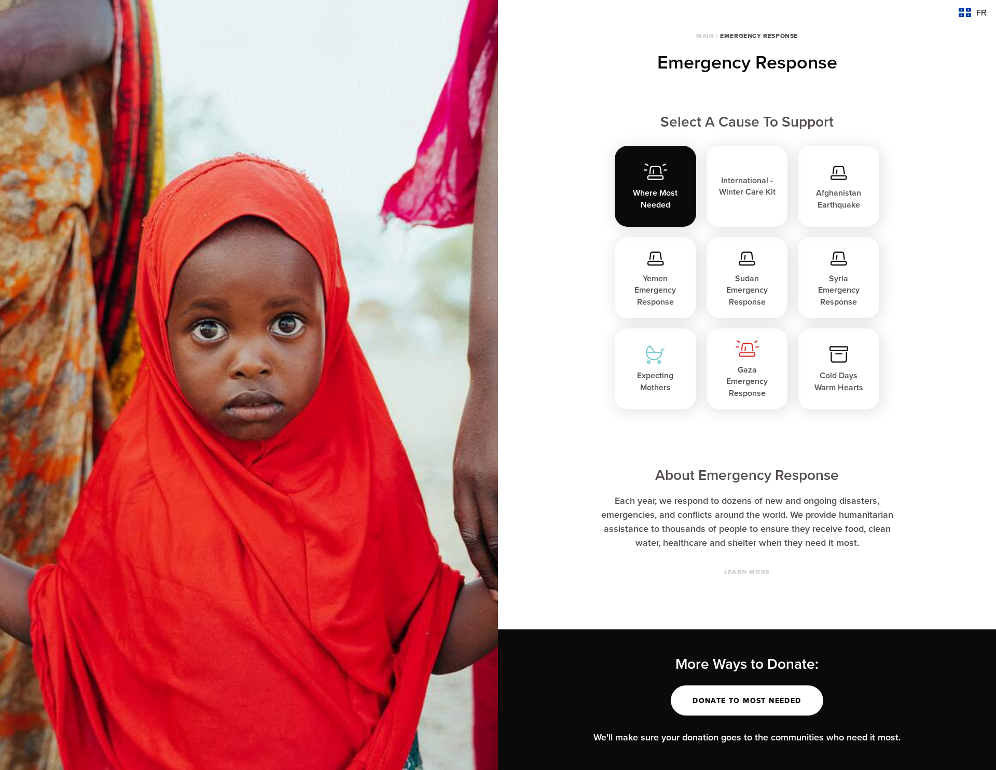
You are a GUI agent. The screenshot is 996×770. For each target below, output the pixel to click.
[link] (747, 186)
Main (705, 35)
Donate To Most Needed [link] (747, 700)
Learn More (747, 571)
